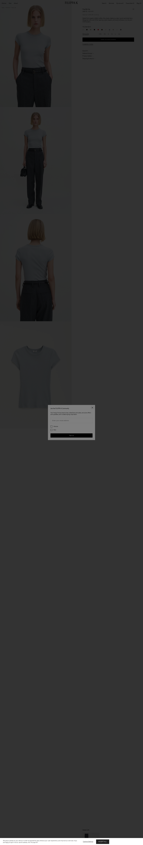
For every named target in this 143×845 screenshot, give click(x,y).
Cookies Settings (88, 841)
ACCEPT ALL (102, 841)
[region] (71, 841)
